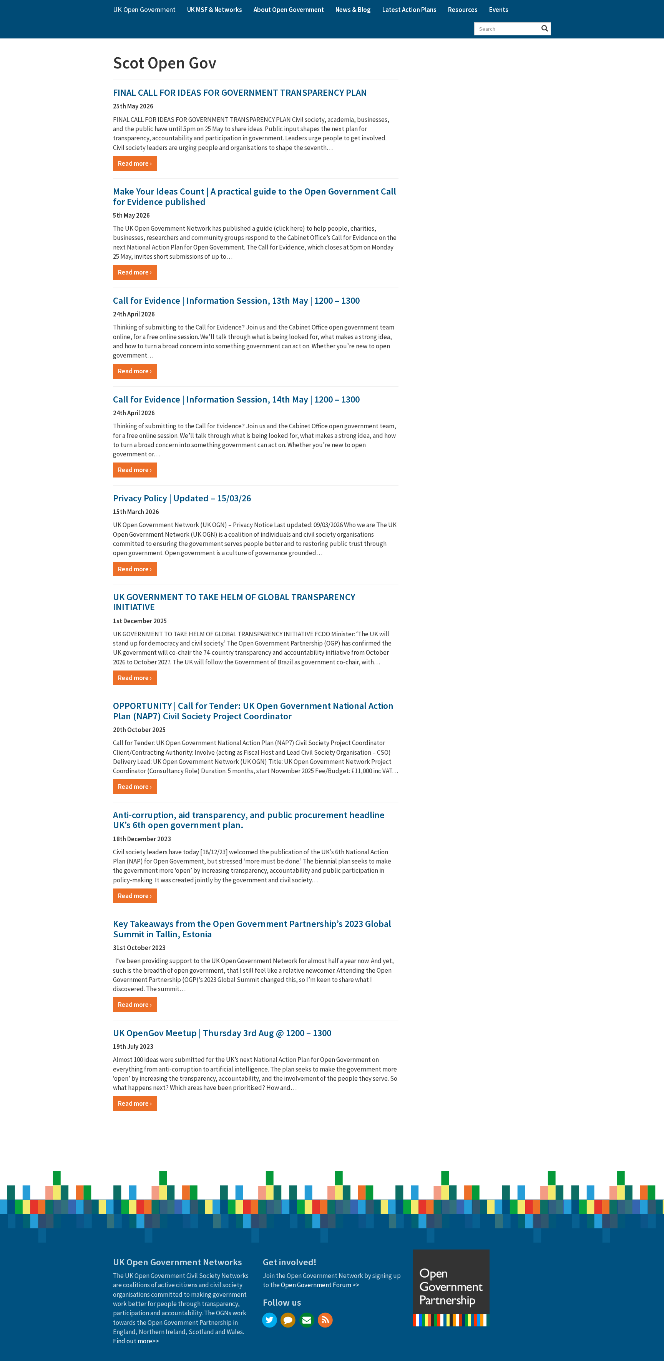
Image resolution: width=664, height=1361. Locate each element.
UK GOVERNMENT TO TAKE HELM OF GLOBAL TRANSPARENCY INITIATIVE (234, 602)
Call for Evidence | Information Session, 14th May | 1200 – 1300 (236, 399)
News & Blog (353, 9)
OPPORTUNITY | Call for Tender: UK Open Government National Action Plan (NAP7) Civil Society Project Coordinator (253, 711)
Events (498, 9)
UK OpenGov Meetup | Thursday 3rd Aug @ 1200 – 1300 (222, 1033)
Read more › (135, 163)
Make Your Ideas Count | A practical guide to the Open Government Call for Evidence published (254, 196)
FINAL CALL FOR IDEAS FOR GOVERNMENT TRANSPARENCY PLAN (240, 92)
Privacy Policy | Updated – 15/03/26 (182, 498)
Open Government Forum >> (320, 1285)
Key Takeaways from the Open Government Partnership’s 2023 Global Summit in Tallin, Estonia (252, 929)
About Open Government (289, 9)
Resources (463, 9)
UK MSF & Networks (214, 9)
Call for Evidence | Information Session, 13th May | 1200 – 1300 (236, 300)
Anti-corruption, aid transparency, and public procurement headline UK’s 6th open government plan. (249, 820)
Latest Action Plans (409, 9)
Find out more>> (136, 1341)
